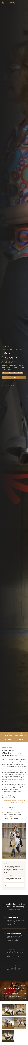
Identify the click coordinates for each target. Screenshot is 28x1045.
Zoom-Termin (15, 382)
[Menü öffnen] (25, 2)
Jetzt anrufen (15, 377)
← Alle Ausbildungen (7, 346)
